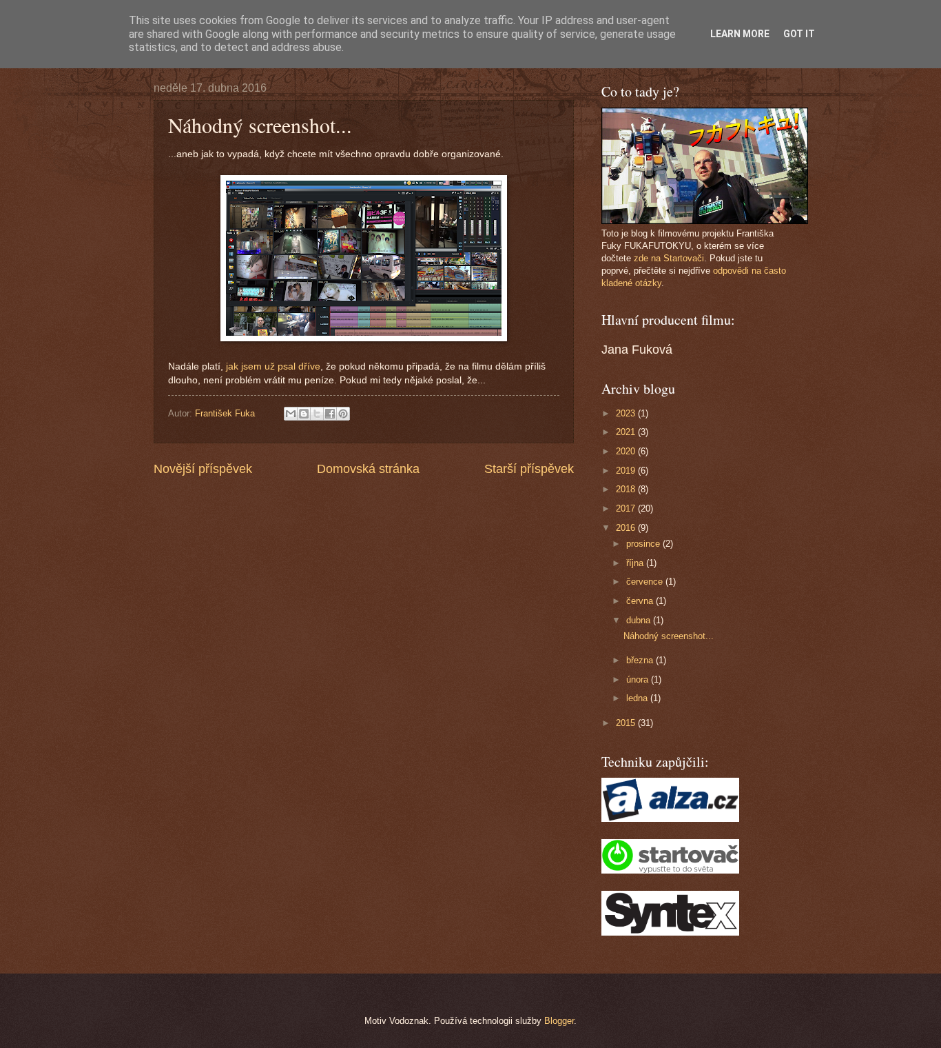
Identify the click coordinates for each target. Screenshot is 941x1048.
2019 (627, 470)
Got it (799, 33)
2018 (627, 489)
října (636, 563)
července (645, 581)
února (638, 679)
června (641, 601)
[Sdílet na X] (317, 414)
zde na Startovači (669, 258)
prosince (644, 543)
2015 (627, 723)
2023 (627, 413)
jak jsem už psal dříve (273, 366)
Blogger (559, 1021)
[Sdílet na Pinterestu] (343, 414)
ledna (638, 698)
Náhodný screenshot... (668, 636)
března (641, 660)
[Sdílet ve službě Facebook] (330, 414)
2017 (627, 508)
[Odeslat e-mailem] (291, 414)
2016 (627, 528)
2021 (627, 432)
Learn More (739, 33)
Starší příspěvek (529, 469)
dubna (639, 620)
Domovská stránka (368, 469)
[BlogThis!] (304, 414)
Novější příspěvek (203, 469)
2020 (627, 451)
